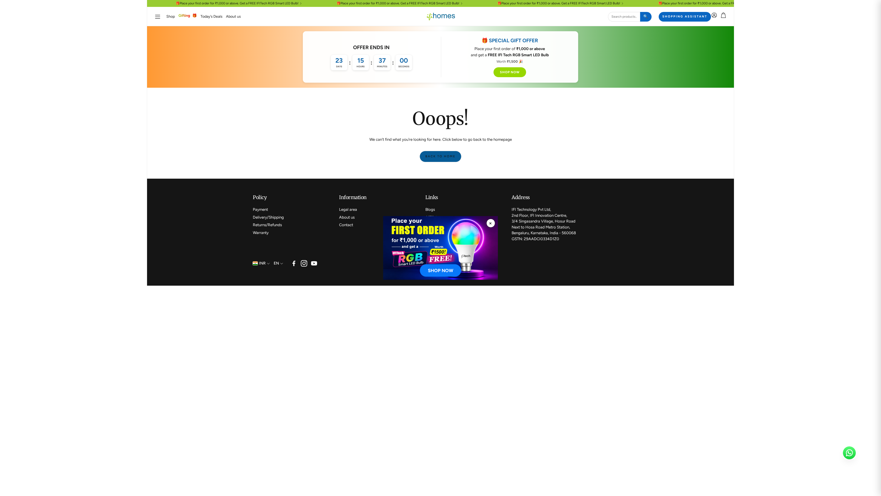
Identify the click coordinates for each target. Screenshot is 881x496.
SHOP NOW (510, 72)
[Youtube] (314, 263)
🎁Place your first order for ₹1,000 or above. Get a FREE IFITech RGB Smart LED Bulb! (222, 3)
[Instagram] (304, 263)
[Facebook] (294, 263)
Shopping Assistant (684, 16)
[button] (157, 16)
